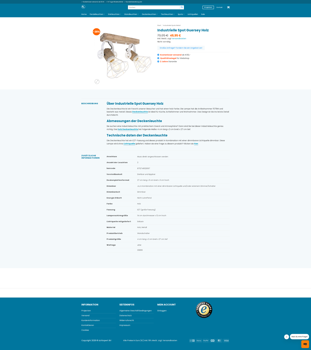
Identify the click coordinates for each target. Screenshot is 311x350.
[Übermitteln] (182, 7)
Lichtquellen (193, 14)
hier (196, 143)
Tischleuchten (167, 14)
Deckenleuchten (149, 14)
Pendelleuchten (96, 14)
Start (159, 25)
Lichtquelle (129, 143)
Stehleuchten (114, 14)
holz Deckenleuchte (128, 129)
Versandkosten (179, 38)
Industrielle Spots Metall (172, 25)
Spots (180, 14)
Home (84, 14)
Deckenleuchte (140, 111)
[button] (228, 7)
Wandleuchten (130, 14)
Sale (203, 14)
